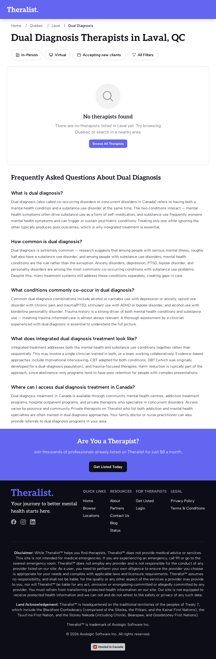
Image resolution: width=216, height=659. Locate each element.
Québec (36, 25)
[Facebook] (13, 522)
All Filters (146, 55)
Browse (89, 508)
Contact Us (119, 515)
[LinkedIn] (32, 522)
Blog (113, 523)
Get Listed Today (108, 467)
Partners (117, 508)
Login (140, 508)
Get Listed (145, 501)
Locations (91, 515)
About (115, 501)
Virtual (60, 55)
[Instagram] (23, 522)
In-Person (29, 55)
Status (115, 530)
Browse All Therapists (108, 144)
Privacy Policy (182, 501)
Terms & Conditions (188, 508)
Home (16, 25)
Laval (56, 25)
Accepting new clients (102, 55)
